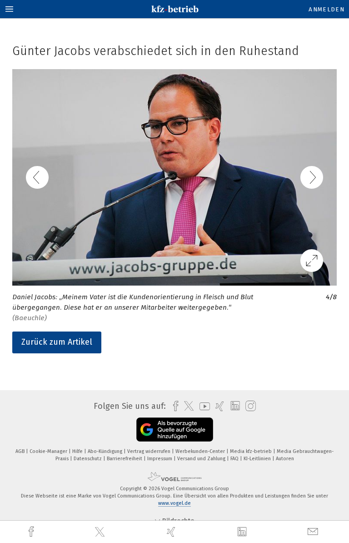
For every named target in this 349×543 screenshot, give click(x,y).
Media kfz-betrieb (251, 451)
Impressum (160, 459)
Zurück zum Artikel (56, 342)
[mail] (314, 532)
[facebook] (32, 532)
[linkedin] (243, 532)
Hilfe (78, 451)
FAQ (235, 459)
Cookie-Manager (49, 451)
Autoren (285, 459)
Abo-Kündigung (106, 451)
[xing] (172, 532)
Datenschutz (88, 459)
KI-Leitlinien (258, 459)
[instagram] (248, 406)
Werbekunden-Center (200, 451)
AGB (20, 451)
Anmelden (326, 9)
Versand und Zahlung (202, 459)
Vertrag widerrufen (149, 451)
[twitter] (101, 532)
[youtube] (202, 406)
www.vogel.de (174, 503)
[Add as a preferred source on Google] (174, 429)
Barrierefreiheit (125, 459)
